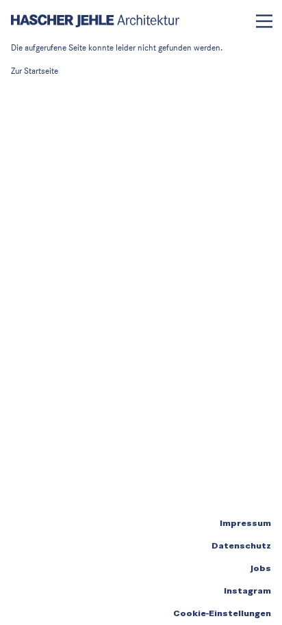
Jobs (260, 568)
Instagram (247, 590)
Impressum (245, 523)
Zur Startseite (34, 71)
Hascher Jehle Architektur (95, 21)
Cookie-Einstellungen (222, 613)
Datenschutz (241, 545)
